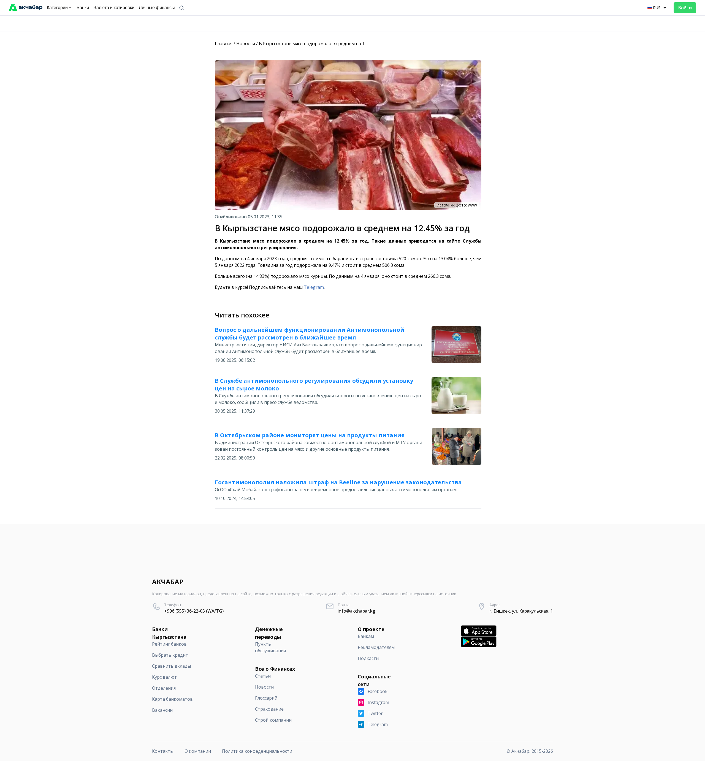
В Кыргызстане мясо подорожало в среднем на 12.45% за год (325, 43)
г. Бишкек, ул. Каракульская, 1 (521, 611)
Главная (223, 43)
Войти (685, 8)
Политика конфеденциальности (257, 751)
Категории (57, 7)
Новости (245, 43)
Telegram (314, 287)
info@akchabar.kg (356, 611)
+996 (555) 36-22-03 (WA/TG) (194, 611)
